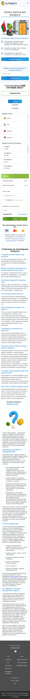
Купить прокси (14, 576)
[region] (15, 128)
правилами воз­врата (11, 240)
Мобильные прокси (22, 665)
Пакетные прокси (22, 662)
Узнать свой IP (15, 680)
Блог (15, 683)
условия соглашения (17, 200)
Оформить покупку (15, 59)
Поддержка (8, 665)
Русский (15, 697)
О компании (8, 659)
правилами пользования (17, 238)
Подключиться (15, 78)
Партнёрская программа (8, 672)
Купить (15, 219)
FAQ (8, 662)
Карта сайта (8, 668)
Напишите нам (15, 93)
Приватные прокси (22, 659)
